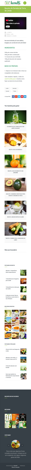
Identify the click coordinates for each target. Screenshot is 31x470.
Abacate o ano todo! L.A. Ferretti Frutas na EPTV (11, 358)
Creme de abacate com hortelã (11, 366)
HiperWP (15, 465)
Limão (7, 88)
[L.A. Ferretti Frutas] (15, 3)
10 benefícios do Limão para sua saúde (12, 288)
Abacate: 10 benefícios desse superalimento (11, 271)
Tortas (14, 91)
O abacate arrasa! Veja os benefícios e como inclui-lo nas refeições (12, 297)
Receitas (14, 88)
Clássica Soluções (15, 467)
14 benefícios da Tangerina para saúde (12, 279)
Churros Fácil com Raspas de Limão (12, 350)
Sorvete (7, 91)
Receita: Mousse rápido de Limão (15, 217)
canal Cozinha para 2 (10, 79)
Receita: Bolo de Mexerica (15, 149)
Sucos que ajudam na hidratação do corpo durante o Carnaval (12, 376)
